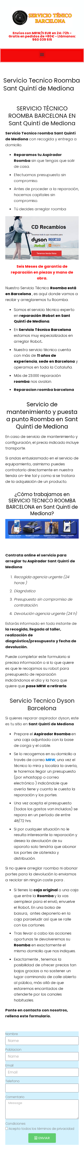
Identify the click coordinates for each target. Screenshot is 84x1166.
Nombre (11, 1034)
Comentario (14, 1097)
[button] (42, 54)
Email (9, 1065)
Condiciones (15, 1123)
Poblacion (13, 1049)
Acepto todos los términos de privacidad (41, 1128)
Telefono (12, 1081)
